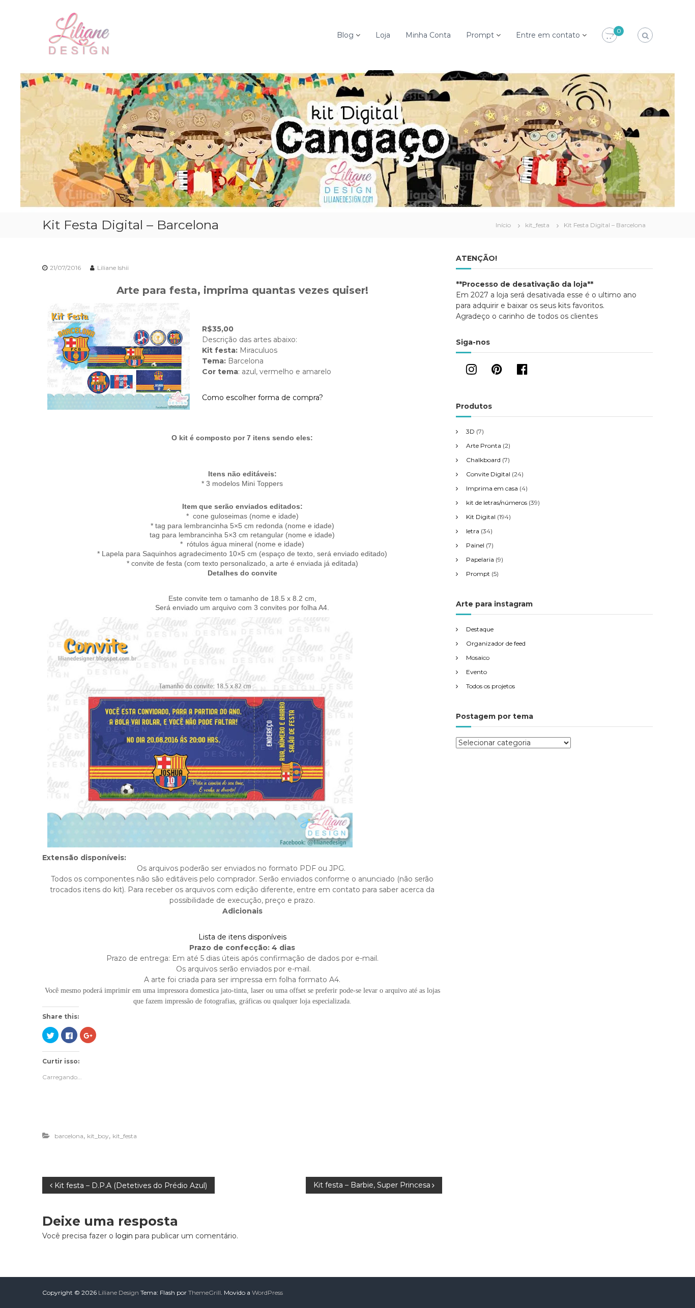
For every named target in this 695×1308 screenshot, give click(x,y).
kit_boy (98, 1136)
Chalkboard (483, 460)
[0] (609, 35)
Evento (476, 672)
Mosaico (477, 657)
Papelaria (480, 559)
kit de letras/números (496, 502)
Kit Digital (481, 517)
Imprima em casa (492, 488)
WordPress (267, 1292)
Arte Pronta (483, 445)
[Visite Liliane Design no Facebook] (522, 371)
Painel (475, 545)
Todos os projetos (490, 686)
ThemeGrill (204, 1292)
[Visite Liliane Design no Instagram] (471, 371)
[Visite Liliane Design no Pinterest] (496, 371)
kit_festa (537, 225)
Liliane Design (118, 1292)
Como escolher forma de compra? (262, 397)
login (124, 1235)
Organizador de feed (496, 643)
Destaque (480, 629)
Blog (345, 35)
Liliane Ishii (113, 267)
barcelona (68, 1136)
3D (470, 431)
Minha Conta (428, 35)
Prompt (480, 35)
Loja (382, 35)
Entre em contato (548, 35)
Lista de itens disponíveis (242, 936)
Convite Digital (488, 474)
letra (472, 531)
